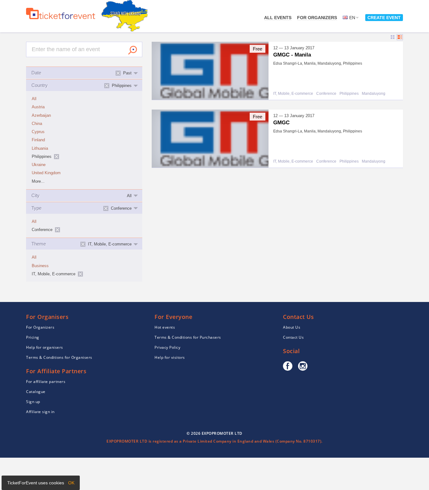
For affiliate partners (45, 381)
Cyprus (38, 132)
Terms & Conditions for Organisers (59, 357)
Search (132, 50)
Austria (38, 107)
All (34, 99)
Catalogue (36, 391)
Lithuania (40, 148)
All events (277, 17)
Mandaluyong (373, 94)
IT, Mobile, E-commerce (293, 94)
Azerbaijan (41, 115)
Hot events (165, 327)
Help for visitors (170, 357)
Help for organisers (44, 347)
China (37, 123)
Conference (326, 94)
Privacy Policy (167, 347)
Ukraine (39, 165)
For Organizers (317, 17)
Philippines (349, 94)
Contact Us (293, 337)
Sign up (33, 401)
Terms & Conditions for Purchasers (188, 337)
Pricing (32, 337)
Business (40, 266)
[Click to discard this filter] (56, 156)
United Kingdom (46, 173)
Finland (38, 140)
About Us (291, 327)
